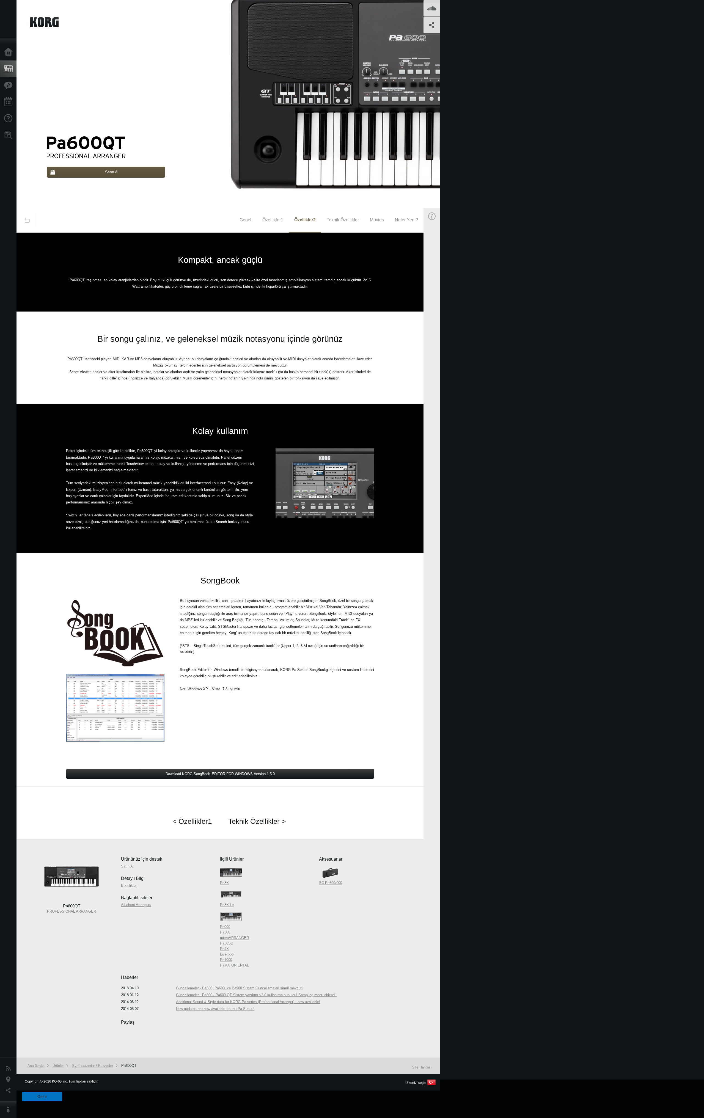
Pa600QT (128, 1066)
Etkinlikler (9, 102)
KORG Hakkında (9, 1110)
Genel (245, 219)
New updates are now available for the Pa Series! (215, 1009)
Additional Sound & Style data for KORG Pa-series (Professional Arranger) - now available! (248, 1002)
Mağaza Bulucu (9, 135)
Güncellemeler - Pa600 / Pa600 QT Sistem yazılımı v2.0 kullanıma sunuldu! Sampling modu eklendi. (256, 995)
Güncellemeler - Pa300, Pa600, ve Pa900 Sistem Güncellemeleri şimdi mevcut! (239, 988)
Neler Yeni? (406, 219)
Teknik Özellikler (343, 219)
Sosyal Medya (9, 1090)
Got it (42, 1096)
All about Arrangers (136, 905)
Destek (9, 118)
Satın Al (438, 292)
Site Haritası (422, 1067)
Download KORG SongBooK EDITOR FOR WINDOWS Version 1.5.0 (220, 774)
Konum (9, 1079)
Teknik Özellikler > (257, 821)
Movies (377, 219)
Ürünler (9, 69)
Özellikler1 (272, 219)
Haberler (9, 1068)
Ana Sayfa (9, 52)
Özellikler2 (305, 219)
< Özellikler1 (192, 821)
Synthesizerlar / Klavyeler (92, 1066)
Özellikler (9, 85)
